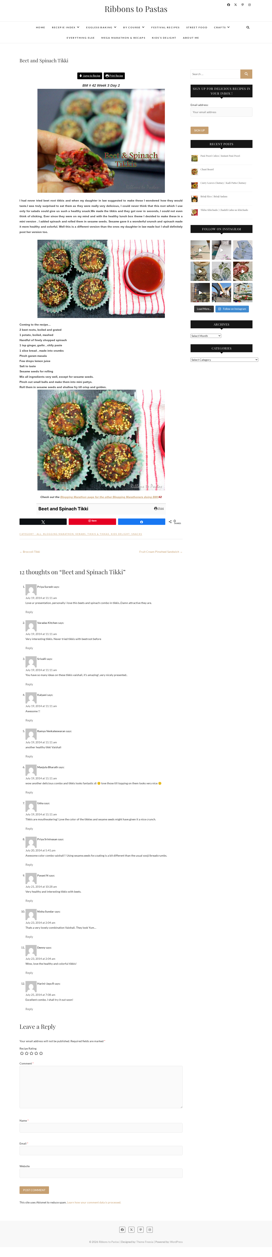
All (39, 534)
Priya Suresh (45, 586)
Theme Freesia (144, 1241)
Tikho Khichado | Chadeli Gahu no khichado (224, 209)
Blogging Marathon (58, 534)
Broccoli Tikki (30, 551)
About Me (191, 37)
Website (25, 1166)
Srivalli (41, 658)
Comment (27, 1063)
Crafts (220, 27)
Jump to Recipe (91, 75)
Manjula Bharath (47, 767)
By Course (132, 27)
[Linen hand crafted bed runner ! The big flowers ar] (221, 250)
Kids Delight (120, 534)
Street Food (196, 27)
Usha (40, 803)
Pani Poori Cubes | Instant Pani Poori (220, 155)
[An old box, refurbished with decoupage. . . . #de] (242, 271)
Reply (29, 612)
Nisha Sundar (45, 911)
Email (24, 1143)
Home (40, 27)
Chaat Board (207, 169)
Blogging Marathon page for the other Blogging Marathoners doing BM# (109, 497)
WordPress (176, 1241)
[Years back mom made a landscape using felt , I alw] (242, 292)
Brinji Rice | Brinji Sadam (214, 196)
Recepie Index (64, 27)
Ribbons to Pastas (136, 9)
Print (161, 508)
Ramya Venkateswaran (51, 731)
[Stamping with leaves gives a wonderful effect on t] (221, 271)
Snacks (136, 534)
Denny (41, 947)
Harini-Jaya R (45, 983)
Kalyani (42, 694)
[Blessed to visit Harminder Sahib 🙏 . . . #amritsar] (200, 292)
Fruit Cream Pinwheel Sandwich (161, 551)
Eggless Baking (99, 27)
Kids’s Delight (164, 37)
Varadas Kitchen (47, 622)
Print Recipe (116, 75)
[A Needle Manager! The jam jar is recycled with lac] (200, 271)
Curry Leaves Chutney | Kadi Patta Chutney (223, 182)
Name (24, 1120)
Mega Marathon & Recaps (123, 37)
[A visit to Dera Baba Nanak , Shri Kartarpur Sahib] (221, 292)
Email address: (199, 105)
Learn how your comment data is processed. (94, 1202)
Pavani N (42, 875)
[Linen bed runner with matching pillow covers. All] (200, 250)
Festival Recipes (165, 27)
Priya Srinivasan (47, 839)
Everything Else (81, 37)
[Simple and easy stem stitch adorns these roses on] (242, 250)
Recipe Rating (28, 1048)
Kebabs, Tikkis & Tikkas (92, 534)
